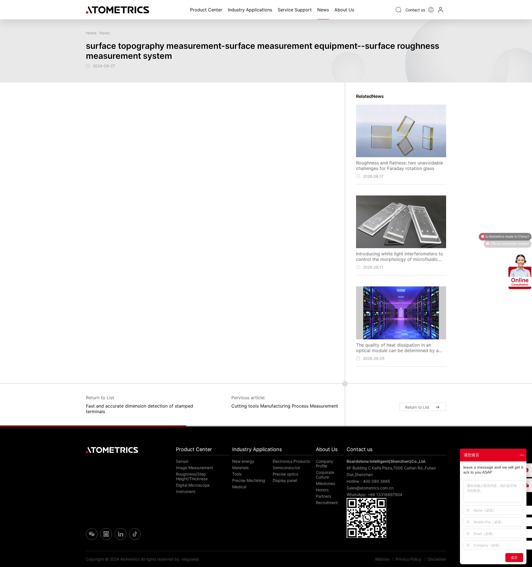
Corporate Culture (325, 474)
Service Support (295, 9)
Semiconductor (286, 467)
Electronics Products (291, 461)
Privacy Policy (408, 559)
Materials (240, 467)
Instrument (185, 491)
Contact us (359, 449)
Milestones (325, 483)
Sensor (182, 461)
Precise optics (285, 474)
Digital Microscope (192, 485)
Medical (239, 486)
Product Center (206, 9)
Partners (323, 496)
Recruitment (327, 502)
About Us (344, 9)
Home (91, 32)
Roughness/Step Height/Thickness (192, 476)
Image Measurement (194, 467)
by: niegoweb (187, 559)
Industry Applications (250, 9)
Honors (322, 489)
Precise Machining (248, 480)
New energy (243, 461)
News (323, 9)
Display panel (285, 480)
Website (382, 559)
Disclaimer (437, 559)
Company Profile (324, 463)
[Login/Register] (441, 9)
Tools (237, 474)
